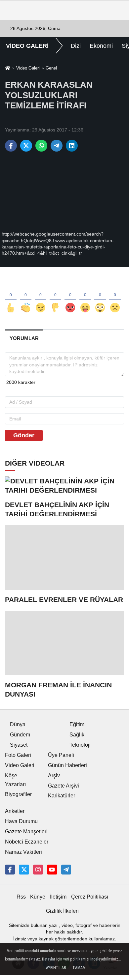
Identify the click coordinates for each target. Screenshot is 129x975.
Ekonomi (101, 46)
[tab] (24, 338)
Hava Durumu (21, 821)
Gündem (20, 734)
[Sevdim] (40, 296)
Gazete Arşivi (63, 786)
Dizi (76, 46)
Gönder (23, 435)
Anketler (14, 811)
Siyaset (18, 745)
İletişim (58, 897)
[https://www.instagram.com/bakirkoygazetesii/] (38, 870)
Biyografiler (18, 794)
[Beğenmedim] (55, 296)
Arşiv (54, 775)
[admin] (66, 870)
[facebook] (11, 146)
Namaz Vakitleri (23, 852)
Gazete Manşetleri (26, 831)
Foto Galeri (18, 755)
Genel (51, 68)
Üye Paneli (61, 755)
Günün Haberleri (67, 765)
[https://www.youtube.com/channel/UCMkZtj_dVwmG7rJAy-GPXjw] (52, 870)
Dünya (17, 724)
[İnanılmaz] (100, 296)
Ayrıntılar (56, 967)
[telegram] (57, 146)
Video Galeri (28, 68)
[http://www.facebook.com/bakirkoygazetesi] (10, 870)
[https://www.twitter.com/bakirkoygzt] (24, 870)
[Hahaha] (85, 296)
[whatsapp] (41, 146)
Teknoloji (80, 745)
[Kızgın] (70, 296)
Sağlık (76, 734)
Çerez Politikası (89, 897)
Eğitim (76, 724)
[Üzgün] (115, 296)
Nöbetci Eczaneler (26, 842)
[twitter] (26, 146)
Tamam (79, 967)
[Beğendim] (11, 296)
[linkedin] (72, 146)
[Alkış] (25, 296)
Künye (37, 897)
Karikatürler (61, 795)
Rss (21, 897)
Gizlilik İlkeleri (62, 911)
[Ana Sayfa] (7, 68)
